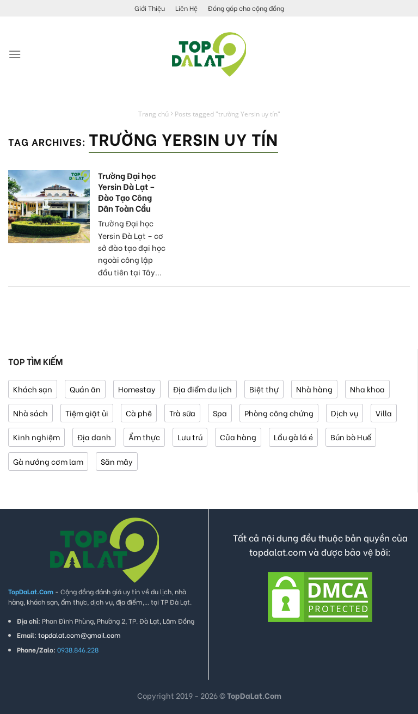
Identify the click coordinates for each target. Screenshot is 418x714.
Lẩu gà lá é (293, 436)
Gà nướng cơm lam (48, 461)
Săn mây (117, 461)
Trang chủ (153, 114)
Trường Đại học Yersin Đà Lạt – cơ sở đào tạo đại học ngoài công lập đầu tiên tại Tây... (131, 247)
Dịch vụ (344, 412)
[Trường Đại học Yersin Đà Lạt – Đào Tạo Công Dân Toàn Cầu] (49, 206)
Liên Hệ (186, 8)
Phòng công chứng (279, 412)
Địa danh (94, 436)
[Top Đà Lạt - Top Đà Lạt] (209, 54)
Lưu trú (189, 436)
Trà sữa (182, 412)
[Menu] (14, 54)
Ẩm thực (144, 436)
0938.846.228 (78, 649)
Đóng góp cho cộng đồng (246, 8)
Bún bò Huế (350, 436)
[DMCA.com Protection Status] (320, 595)
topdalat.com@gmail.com (79, 634)
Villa (384, 412)
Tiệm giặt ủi (86, 412)
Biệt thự (264, 389)
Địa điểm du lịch (202, 389)
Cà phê (139, 412)
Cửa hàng (238, 436)
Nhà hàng (314, 389)
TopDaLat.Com (254, 695)
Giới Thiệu (149, 8)
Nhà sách (30, 412)
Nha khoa (367, 389)
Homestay (137, 389)
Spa (220, 412)
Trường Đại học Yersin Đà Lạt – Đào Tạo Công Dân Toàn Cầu (127, 191)
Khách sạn (32, 389)
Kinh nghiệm (36, 436)
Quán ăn (85, 389)
